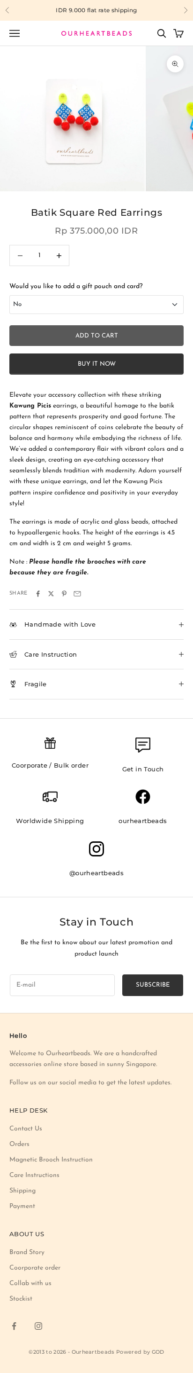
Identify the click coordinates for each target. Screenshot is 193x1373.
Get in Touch (143, 769)
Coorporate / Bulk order (50, 765)
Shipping (22, 1190)
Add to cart (96, 336)
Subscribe (153, 985)
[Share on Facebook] (38, 593)
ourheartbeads (143, 820)
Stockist (20, 1298)
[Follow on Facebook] (14, 1326)
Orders (19, 1144)
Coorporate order (34, 1267)
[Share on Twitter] (51, 593)
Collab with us (30, 1283)
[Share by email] (77, 593)
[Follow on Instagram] (38, 1326)
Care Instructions (34, 1175)
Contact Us (25, 1128)
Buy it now (97, 364)
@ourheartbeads (96, 873)
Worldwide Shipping (50, 820)
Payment (22, 1206)
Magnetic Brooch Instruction (51, 1159)
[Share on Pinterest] (64, 593)
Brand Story (27, 1252)
